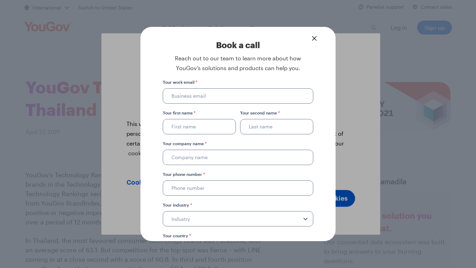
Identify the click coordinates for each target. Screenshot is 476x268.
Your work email (180, 82)
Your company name (185, 143)
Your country (177, 235)
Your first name (179, 112)
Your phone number (184, 174)
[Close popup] (314, 38)
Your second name (260, 112)
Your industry (177, 204)
